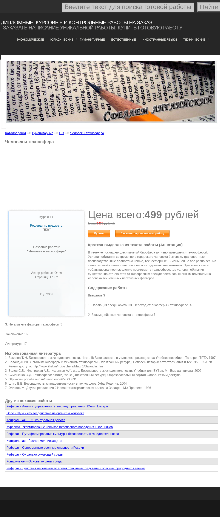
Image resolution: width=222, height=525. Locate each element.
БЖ (61, 133)
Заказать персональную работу (142, 233)
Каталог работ (15, 133)
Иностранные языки (159, 39)
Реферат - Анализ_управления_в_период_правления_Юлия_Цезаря (57, 406)
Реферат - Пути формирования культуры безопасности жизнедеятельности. (63, 434)
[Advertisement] (111, 178)
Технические (194, 39)
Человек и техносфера (87, 133)
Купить (99, 233)
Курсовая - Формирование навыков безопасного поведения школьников (59, 427)
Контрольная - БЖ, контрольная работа (35, 420)
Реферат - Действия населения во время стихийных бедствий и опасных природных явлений (75, 468)
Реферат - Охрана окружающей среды (34, 454)
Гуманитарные (92, 39)
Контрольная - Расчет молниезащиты (34, 440)
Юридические (61, 39)
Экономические (30, 39)
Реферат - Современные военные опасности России (45, 447)
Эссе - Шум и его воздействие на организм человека (45, 413)
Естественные (123, 39)
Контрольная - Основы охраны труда (34, 461)
